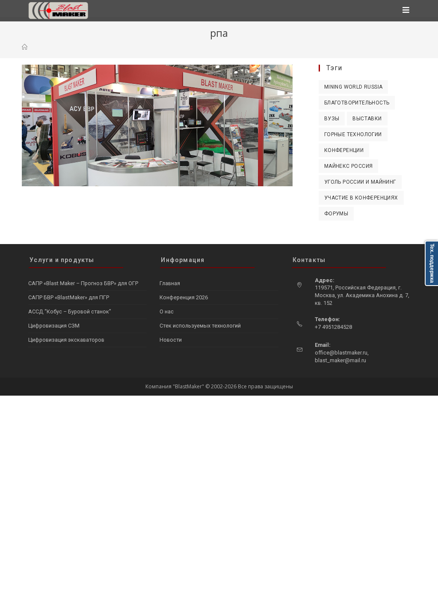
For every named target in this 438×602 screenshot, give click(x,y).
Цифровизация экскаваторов (66, 340)
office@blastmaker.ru (341, 352)
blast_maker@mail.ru (340, 360)
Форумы (336, 214)
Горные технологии (353, 134)
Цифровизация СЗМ (54, 325)
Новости (171, 340)
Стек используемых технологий (200, 325)
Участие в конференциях (361, 198)
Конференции (344, 150)
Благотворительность (357, 103)
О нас (167, 311)
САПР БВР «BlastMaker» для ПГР (68, 297)
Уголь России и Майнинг (360, 182)
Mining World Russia (353, 87)
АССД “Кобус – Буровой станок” (69, 311)
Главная (170, 283)
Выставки (367, 119)
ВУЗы (332, 119)
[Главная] (24, 47)
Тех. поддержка (432, 263)
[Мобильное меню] (406, 11)
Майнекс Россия (348, 166)
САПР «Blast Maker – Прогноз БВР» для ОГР (83, 283)
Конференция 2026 (184, 297)
